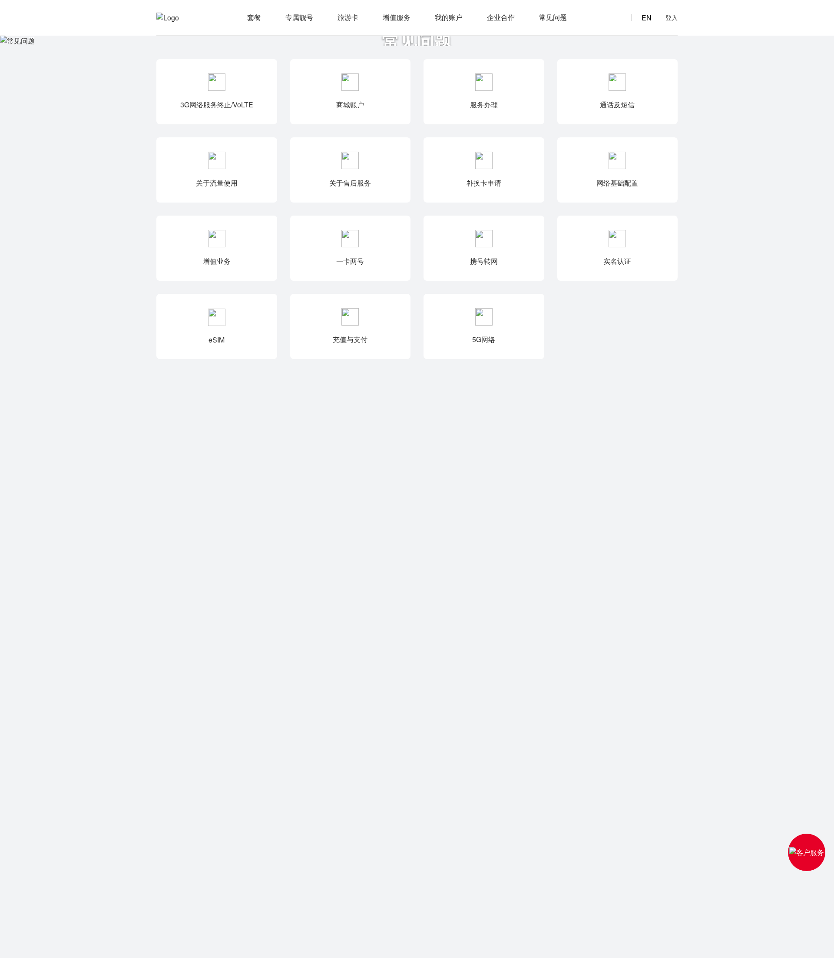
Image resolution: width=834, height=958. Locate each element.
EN (647, 18)
